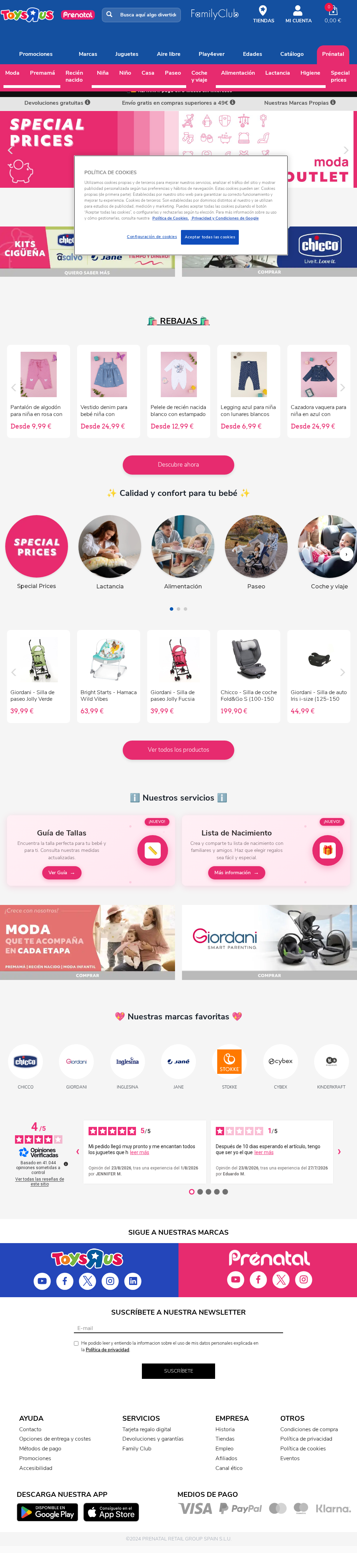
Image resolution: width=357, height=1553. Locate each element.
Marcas (88, 54)
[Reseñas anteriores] (77, 1152)
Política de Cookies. (170, 218)
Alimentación (238, 73)
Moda (12, 73)
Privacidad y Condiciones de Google (225, 218)
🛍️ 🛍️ (178, 321)
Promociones (36, 54)
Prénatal (333, 54)
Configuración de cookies (152, 236)
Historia (225, 1429)
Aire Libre (169, 54)
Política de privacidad (107, 1350)
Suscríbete (178, 1371)
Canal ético (229, 1468)
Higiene (310, 73)
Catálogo (292, 54)
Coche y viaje (199, 76)
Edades (252, 54)
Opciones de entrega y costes (55, 1439)
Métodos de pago (40, 1448)
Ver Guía (57, 872)
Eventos (290, 1458)
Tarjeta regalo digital (146, 1429)
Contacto (30, 1429)
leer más (139, 1152)
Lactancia (277, 73)
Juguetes (126, 54)
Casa (148, 73)
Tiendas (225, 1439)
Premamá (42, 73)
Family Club (136, 1448)
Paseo (173, 73)
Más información (232, 872)
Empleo (224, 1448)
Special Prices (340, 76)
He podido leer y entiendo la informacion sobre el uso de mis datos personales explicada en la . (169, 1346)
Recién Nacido (74, 76)
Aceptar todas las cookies (210, 237)
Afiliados (226, 1458)
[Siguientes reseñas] (339, 1152)
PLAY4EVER (212, 54)
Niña (103, 73)
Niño (125, 73)
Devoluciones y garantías (153, 1439)
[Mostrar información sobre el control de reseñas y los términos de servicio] (66, 1164)
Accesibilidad (35, 1468)
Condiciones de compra (309, 1429)
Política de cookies (303, 1448)
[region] (181, 205)
